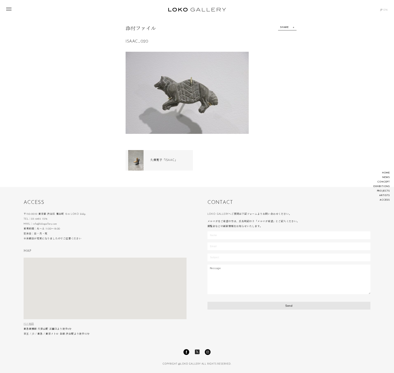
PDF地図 (29, 324)
